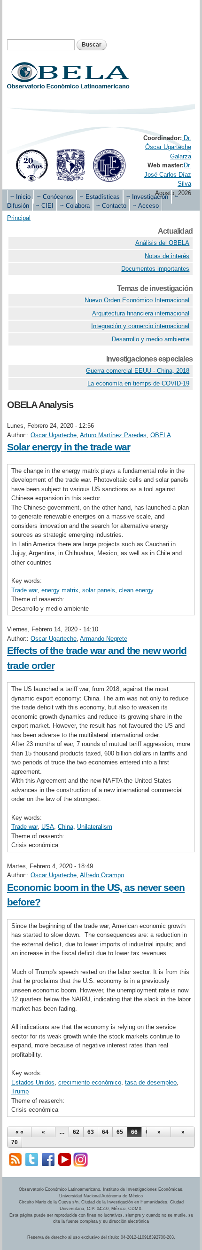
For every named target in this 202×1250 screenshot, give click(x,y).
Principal (19, 217)
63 (90, 1132)
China (65, 826)
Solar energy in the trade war (68, 446)
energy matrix (59, 590)
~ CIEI (45, 205)
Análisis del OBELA (162, 242)
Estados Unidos (32, 1082)
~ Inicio (20, 196)
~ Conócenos (55, 196)
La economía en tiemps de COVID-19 (138, 383)
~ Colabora (75, 205)
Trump (20, 1091)
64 (105, 1132)
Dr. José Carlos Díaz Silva (167, 174)
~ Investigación (147, 196)
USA (47, 826)
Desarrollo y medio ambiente (150, 339)
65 (120, 1132)
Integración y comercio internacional (140, 326)
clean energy (136, 590)
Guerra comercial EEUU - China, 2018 (137, 370)
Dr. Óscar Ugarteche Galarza (168, 147)
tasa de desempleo (151, 1082)
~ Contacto (111, 205)
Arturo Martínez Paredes (113, 435)
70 (14, 1142)
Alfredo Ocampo (102, 875)
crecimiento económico (89, 1082)
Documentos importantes (155, 268)
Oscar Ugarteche (54, 435)
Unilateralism (94, 826)
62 (76, 1132)
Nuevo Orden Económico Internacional (137, 300)
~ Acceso (146, 205)
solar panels (98, 590)
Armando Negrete (103, 638)
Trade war (24, 590)
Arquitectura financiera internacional (140, 313)
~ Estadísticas (100, 196)
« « (19, 1132)
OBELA (160, 435)
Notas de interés (167, 255)
